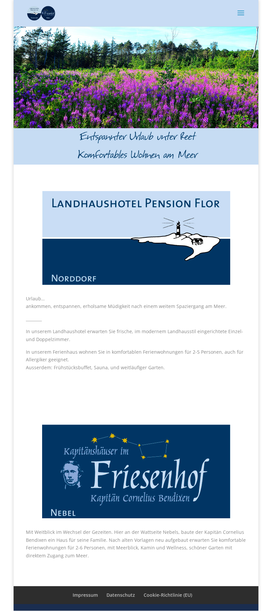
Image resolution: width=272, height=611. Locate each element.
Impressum (85, 595)
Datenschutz (120, 595)
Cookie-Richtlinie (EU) (168, 595)
